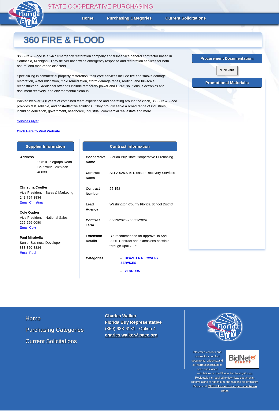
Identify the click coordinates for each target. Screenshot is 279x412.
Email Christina (31, 202)
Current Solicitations (185, 18)
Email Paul (28, 253)
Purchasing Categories (129, 18)
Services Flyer (28, 121)
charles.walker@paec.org (131, 335)
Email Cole (28, 227)
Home (87, 18)
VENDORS (132, 271)
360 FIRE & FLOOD (64, 40)
